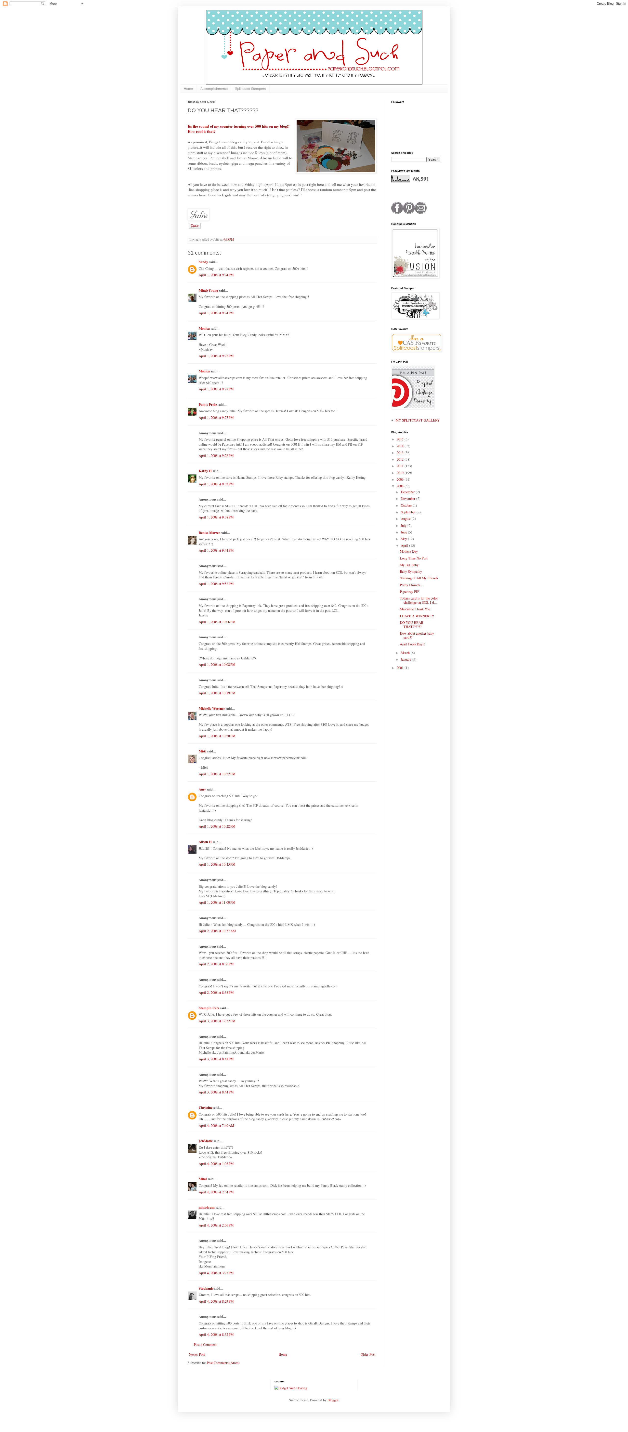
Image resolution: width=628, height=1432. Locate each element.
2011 (401, 466)
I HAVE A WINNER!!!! (417, 616)
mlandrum (207, 1207)
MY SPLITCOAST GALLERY (418, 420)
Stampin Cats (209, 1007)
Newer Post (197, 1354)
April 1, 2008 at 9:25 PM (216, 356)
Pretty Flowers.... (412, 585)
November (408, 498)
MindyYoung (208, 290)
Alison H (205, 841)
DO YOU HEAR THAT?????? (411, 624)
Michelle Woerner (212, 708)
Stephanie (206, 1288)
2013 (401, 452)
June (404, 532)
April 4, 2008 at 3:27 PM (216, 1272)
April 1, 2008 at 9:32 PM (216, 484)
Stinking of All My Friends (419, 578)
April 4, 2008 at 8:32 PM (216, 1334)
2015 (401, 439)
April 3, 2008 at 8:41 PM (216, 1059)
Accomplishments (214, 89)
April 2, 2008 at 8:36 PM (216, 964)
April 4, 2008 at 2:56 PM (216, 1225)
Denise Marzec (209, 532)
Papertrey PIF (409, 591)
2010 (401, 472)
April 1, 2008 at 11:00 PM (217, 902)
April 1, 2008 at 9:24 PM (216, 275)
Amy (202, 789)
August (406, 518)
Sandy (203, 261)
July (404, 525)
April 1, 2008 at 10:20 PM (217, 736)
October (407, 505)
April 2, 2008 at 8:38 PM (216, 992)
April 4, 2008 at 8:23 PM (216, 1301)
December (408, 492)
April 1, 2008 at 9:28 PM (216, 455)
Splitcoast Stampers (250, 89)
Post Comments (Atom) (223, 1362)
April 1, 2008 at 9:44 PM (216, 550)
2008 (401, 486)
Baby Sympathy (411, 571)
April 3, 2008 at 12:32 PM (217, 1021)
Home (188, 89)
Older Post (368, 1354)
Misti (202, 751)
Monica (204, 328)
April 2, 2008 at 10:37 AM (217, 930)
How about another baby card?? (417, 635)
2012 (401, 459)
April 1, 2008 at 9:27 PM (216, 389)
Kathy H (205, 470)
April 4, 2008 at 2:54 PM (216, 1192)
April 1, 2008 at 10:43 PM (217, 864)
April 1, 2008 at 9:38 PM (216, 517)
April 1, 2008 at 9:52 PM (216, 583)
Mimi (203, 1178)
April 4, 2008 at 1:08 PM (216, 1163)
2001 (401, 667)
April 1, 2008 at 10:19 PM (217, 693)
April (405, 545)
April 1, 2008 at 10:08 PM (217, 664)
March (406, 652)
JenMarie (206, 1140)
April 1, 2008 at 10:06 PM (217, 621)
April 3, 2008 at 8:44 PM (216, 1092)
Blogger (332, 1400)
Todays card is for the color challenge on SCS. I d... (419, 600)
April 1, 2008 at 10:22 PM (217, 774)
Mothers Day (409, 551)
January (406, 659)
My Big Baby (409, 564)
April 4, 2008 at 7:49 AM (216, 1125)
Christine (205, 1107)
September (409, 512)
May (404, 538)
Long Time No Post (414, 558)
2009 (401, 479)
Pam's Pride (208, 404)
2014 (401, 446)
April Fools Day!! (412, 644)
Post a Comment (205, 1344)
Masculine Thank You (415, 609)
